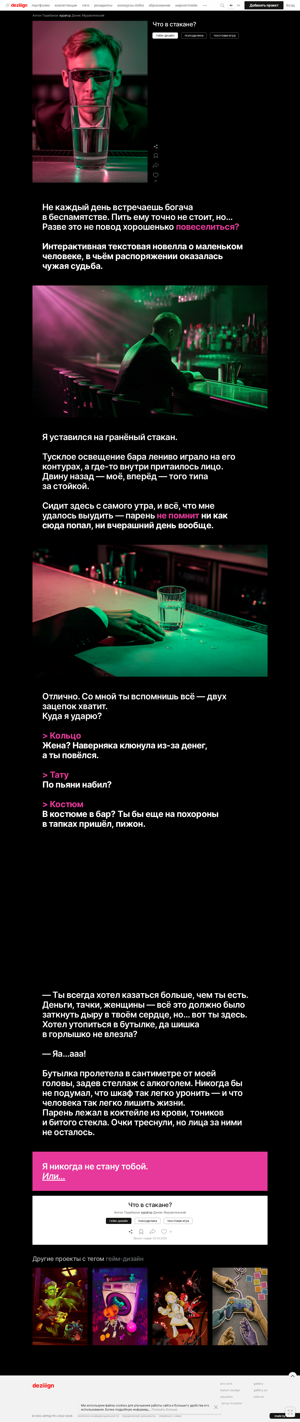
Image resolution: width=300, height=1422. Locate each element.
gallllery (258, 1383)
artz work (226, 1383)
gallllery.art (261, 1390)
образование (159, 5)
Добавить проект (264, 5)
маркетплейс (186, 5)
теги (85, 5)
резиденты (103, 5)
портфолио (41, 5)
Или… (53, 1176)
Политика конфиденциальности (98, 1416)
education (226, 1396)
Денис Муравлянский (88, 15)
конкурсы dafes (130, 5)
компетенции (66, 5)
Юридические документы (139, 1416)
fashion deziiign (230, 1390)
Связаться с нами (170, 1416)
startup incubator (231, 1403)
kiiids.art (259, 1396)
